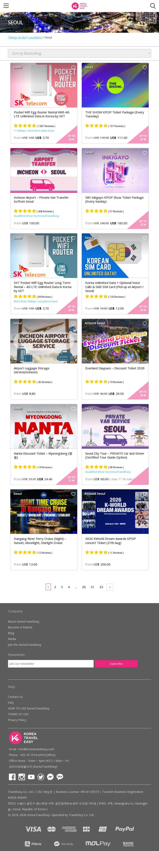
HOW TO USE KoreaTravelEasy (28, 708)
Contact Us (15, 697)
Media (12, 639)
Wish (73, 69)
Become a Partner (20, 627)
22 (101, 587)
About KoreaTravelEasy (23, 621)
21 (92, 587)
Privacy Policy (17, 720)
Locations (35, 37)
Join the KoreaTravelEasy (24, 645)
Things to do (17, 37)
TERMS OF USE (18, 714)
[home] (79, 6)
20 (84, 587)
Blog (11, 633)
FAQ (11, 703)
